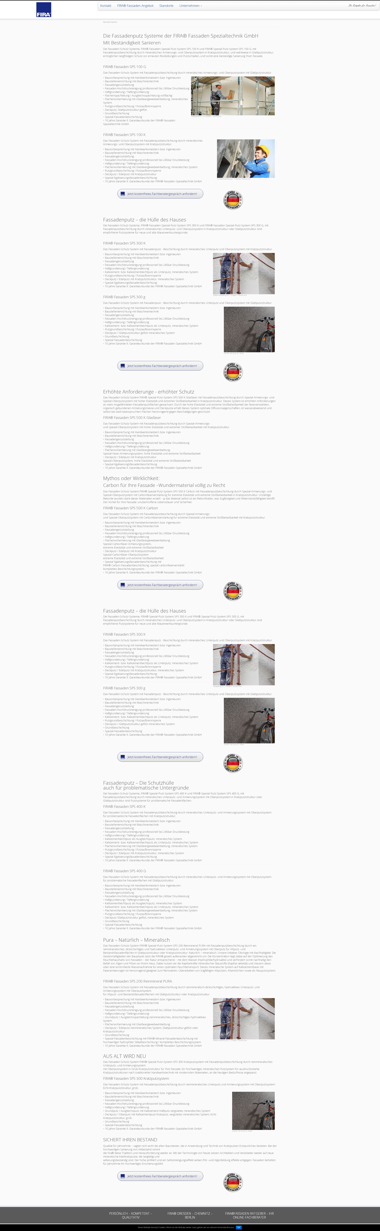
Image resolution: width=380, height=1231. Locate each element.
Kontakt (105, 5)
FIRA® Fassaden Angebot (135, 5)
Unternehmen (189, 5)
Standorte (166, 5)
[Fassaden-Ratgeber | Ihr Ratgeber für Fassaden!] (44, 9)
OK (239, 1228)
